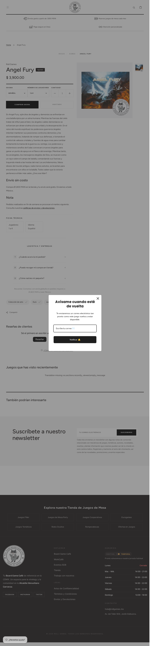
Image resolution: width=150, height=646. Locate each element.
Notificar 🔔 (74, 339)
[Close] (96, 298)
